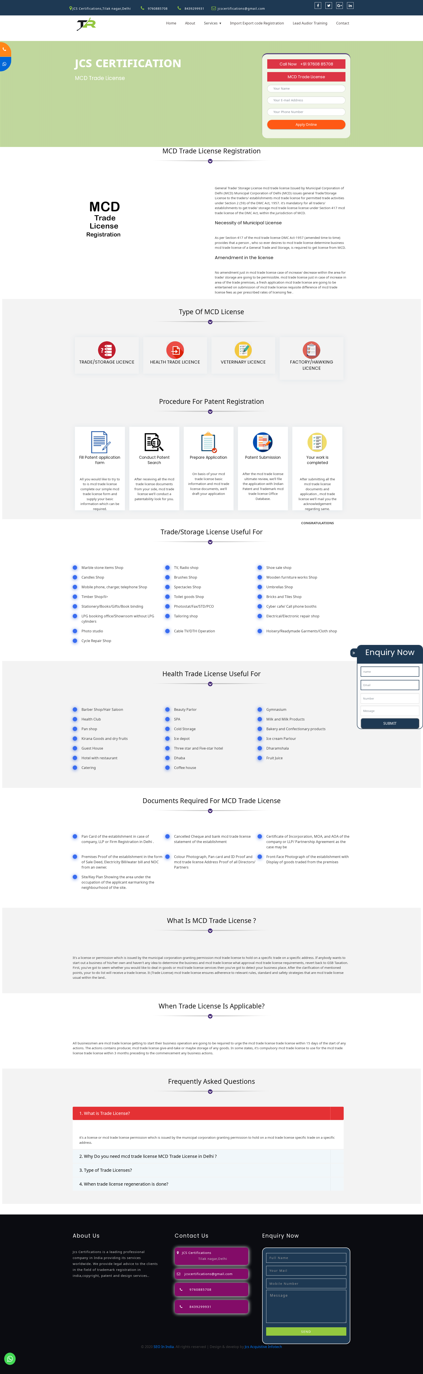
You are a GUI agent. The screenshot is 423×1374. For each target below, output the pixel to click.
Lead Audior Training (310, 23)
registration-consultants (53, 1206)
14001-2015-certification (374, 1206)
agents (176, 1206)
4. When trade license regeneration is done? (123, 1184)
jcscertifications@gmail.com (241, 8)
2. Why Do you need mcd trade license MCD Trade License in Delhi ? (148, 1156)
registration (193, 1206)
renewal (210, 1206)
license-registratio (266, 1206)
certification (292, 1206)
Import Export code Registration (257, 23)
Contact (342, 23)
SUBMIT (390, 723)
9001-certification (338, 1206)
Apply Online (306, 124)
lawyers (139, 1206)
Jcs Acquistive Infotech (263, 1346)
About (190, 23)
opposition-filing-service (95, 1206)
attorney (163, 1206)
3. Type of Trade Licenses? (105, 1170)
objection (124, 1206)
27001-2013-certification (41, 1211)
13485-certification (77, 1211)
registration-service (16, 1206)
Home (171, 23)
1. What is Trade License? (104, 1113)
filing (150, 1206)
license (244, 1206)
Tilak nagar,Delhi (212, 1258)
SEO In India (164, 1346)
